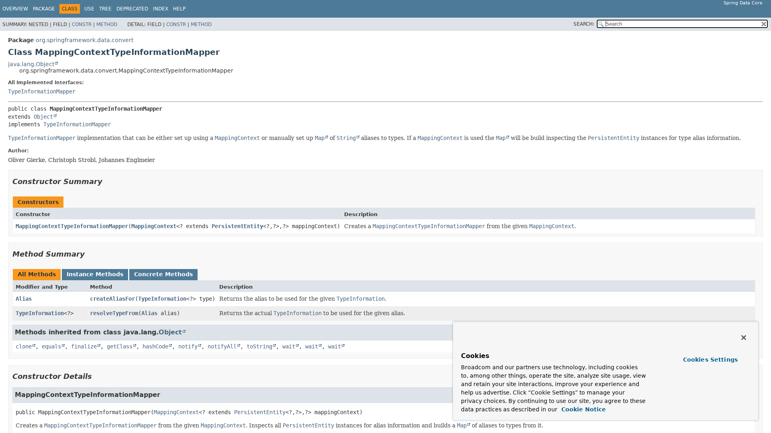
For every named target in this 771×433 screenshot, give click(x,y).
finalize (84, 346)
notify (188, 346)
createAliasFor (112, 298)
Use (89, 9)
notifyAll (222, 346)
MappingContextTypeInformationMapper (72, 226)
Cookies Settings (710, 359)
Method (106, 24)
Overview (15, 9)
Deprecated (132, 9)
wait (288, 346)
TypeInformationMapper (41, 91)
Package (44, 9)
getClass (120, 346)
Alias (24, 298)
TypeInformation (162, 298)
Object (43, 116)
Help (179, 9)
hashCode (155, 346)
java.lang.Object (31, 64)
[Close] (744, 337)
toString (259, 346)
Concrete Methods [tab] (163, 274)
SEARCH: (583, 24)
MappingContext (153, 226)
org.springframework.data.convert (84, 40)
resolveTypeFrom (114, 313)
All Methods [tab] (37, 274)
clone (24, 346)
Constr (82, 24)
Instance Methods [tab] (95, 274)
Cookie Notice (582, 409)
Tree (105, 9)
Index (160, 9)
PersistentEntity (237, 226)
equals (51, 346)
